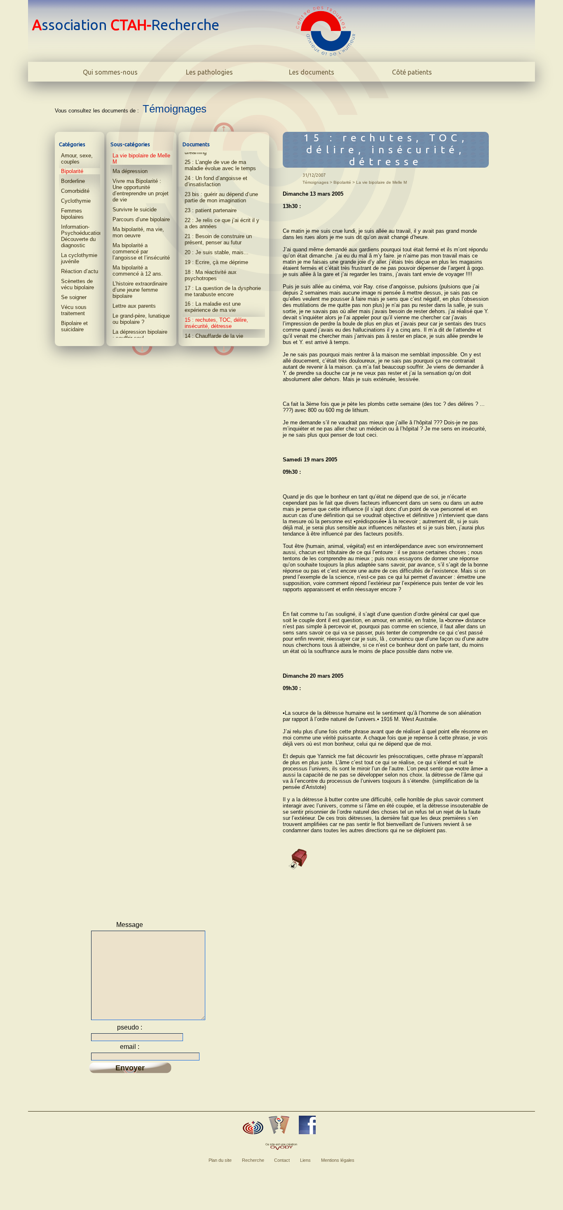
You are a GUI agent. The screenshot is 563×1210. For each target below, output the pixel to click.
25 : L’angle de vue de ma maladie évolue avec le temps (220, 165)
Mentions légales (337, 1160)
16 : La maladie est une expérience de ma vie (213, 307)
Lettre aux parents (134, 306)
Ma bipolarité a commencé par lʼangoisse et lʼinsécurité (141, 251)
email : (129, 1046)
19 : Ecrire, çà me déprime (216, 262)
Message (129, 924)
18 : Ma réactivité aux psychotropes (211, 275)
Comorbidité (75, 191)
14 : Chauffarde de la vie (214, 336)
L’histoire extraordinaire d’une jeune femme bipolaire (140, 290)
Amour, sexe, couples (77, 158)
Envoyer (130, 1068)
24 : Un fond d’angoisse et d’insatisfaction (216, 181)
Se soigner (74, 297)
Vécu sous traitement (74, 310)
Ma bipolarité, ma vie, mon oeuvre (138, 232)
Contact (282, 1160)
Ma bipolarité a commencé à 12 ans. (138, 270)
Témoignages (174, 109)
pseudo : (129, 1027)
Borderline (73, 181)
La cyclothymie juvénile (79, 258)
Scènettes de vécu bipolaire (77, 284)
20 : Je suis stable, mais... (217, 252)
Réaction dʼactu (79, 271)
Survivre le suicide (135, 209)
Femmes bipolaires (72, 214)
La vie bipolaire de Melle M (141, 158)
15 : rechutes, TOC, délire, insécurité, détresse (216, 323)
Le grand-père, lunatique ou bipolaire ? (141, 319)
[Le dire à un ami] (279, 1125)
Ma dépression (130, 171)
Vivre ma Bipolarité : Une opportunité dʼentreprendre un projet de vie (141, 190)
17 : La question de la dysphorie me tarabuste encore (223, 291)
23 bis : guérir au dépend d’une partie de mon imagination (221, 197)
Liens (305, 1160)
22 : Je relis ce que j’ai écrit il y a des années (222, 223)
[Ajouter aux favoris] (253, 1127)
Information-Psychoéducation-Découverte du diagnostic (82, 236)
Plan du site (220, 1160)
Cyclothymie (76, 201)
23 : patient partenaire (211, 210)
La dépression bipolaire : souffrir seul (140, 335)
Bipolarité (72, 171)
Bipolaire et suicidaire (74, 326)
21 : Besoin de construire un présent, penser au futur (218, 239)
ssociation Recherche (125, 24)
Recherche (253, 1160)
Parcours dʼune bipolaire (141, 219)
